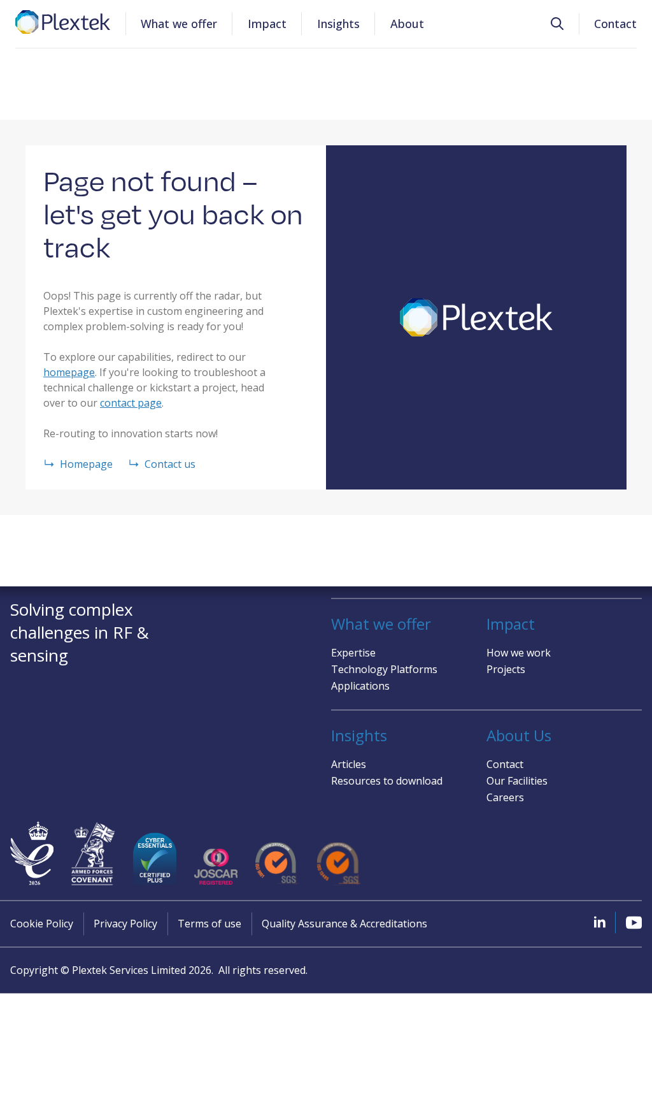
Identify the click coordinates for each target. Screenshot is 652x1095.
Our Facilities (517, 781)
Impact (267, 23)
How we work (518, 653)
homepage (69, 372)
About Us (518, 735)
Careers (505, 797)
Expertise (353, 653)
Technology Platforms (384, 669)
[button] (557, 24)
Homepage (86, 464)
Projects (505, 669)
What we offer (179, 23)
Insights (338, 23)
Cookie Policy (41, 924)
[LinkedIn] (600, 921)
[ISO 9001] (277, 864)
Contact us (170, 464)
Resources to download (387, 781)
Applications (360, 686)
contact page (131, 403)
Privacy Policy (125, 924)
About (407, 23)
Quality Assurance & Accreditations (344, 924)
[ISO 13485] (338, 864)
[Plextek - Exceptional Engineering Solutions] (62, 22)
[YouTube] (634, 922)
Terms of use (209, 924)
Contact (615, 23)
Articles (348, 764)
